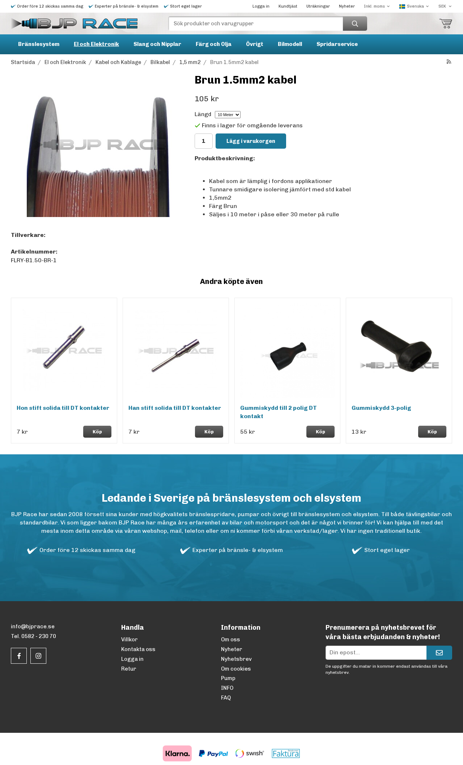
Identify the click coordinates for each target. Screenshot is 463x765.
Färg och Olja (214, 44)
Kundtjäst (288, 6)
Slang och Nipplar (157, 44)
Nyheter (347, 6)
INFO (227, 688)
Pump (228, 678)
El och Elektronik (96, 44)
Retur (128, 669)
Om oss (230, 639)
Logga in (260, 6)
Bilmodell (290, 44)
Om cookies (236, 669)
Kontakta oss (138, 649)
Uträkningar (318, 6)
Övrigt (254, 44)
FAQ (226, 697)
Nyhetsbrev (236, 659)
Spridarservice (337, 44)
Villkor (129, 639)
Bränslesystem (38, 44)
